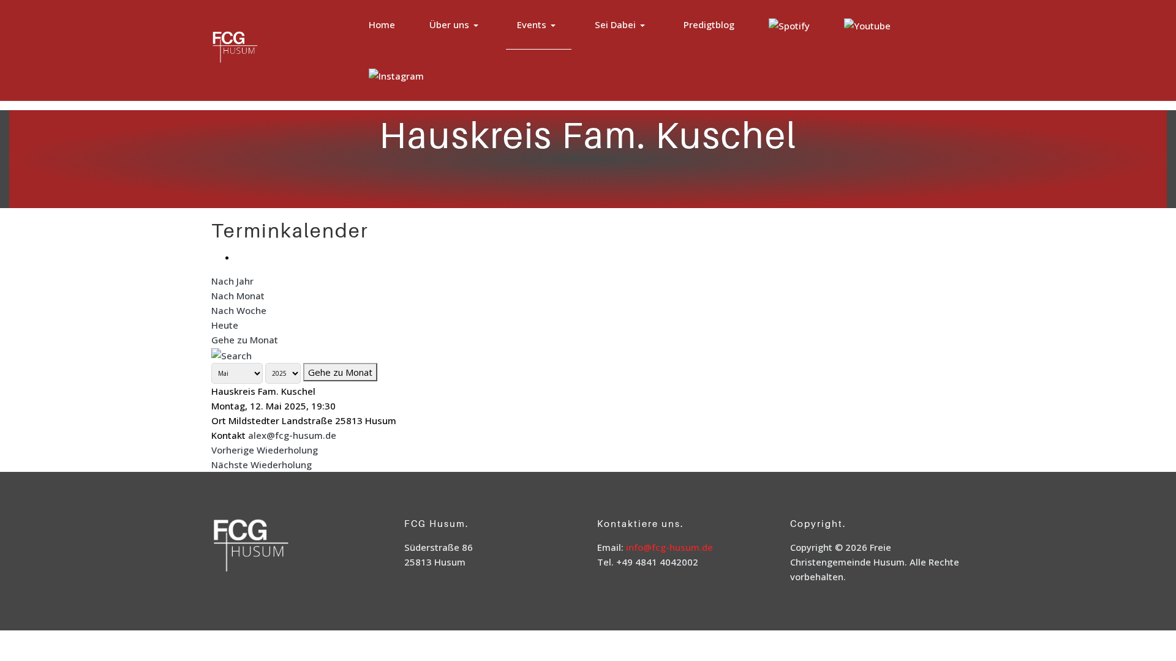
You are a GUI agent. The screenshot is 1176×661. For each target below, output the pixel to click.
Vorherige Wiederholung (264, 450)
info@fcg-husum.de (669, 547)
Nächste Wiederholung (261, 464)
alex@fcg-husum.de (292, 435)
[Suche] (231, 354)
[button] (456, 25)
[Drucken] (239, 257)
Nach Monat (238, 295)
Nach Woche (238, 310)
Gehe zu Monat (244, 340)
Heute (224, 325)
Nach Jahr (232, 281)
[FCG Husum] (259, 48)
